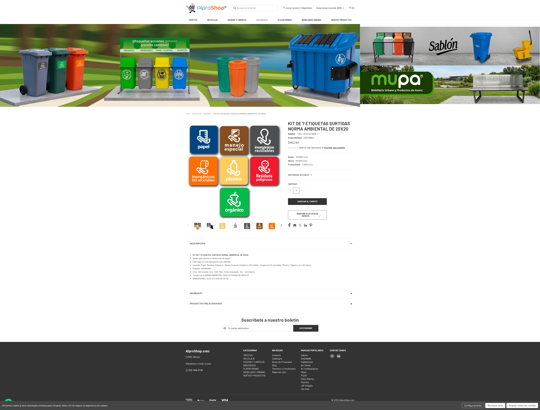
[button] (180, 65)
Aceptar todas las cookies (522, 405)
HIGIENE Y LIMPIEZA (237, 20)
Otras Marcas (307, 379)
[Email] (294, 225)
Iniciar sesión (292, 8)
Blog (274, 365)
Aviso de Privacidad (282, 362)
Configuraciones (473, 405)
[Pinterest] (310, 225)
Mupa (303, 372)
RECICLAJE (212, 20)
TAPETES (193, 20)
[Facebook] (289, 225)
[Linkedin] (305, 225)
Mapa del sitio (279, 372)
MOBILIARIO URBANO (311, 20)
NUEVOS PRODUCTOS (341, 20)
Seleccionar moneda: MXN (329, 8)
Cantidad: (292, 184)
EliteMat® (306, 358)
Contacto (276, 355)
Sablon (304, 355)
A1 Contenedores (309, 369)
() (352, 8)
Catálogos (277, 358)
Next (281, 226)
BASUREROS (262, 20)
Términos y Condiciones (284, 369)
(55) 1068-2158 (195, 370)
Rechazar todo (495, 405)
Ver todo (305, 389)
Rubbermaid (307, 362)
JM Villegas (307, 385)
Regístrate (307, 8)
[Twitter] (300, 225)
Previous (188, 226)
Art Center (306, 365)
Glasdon (305, 382)
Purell (304, 375)
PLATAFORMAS (285, 20)
